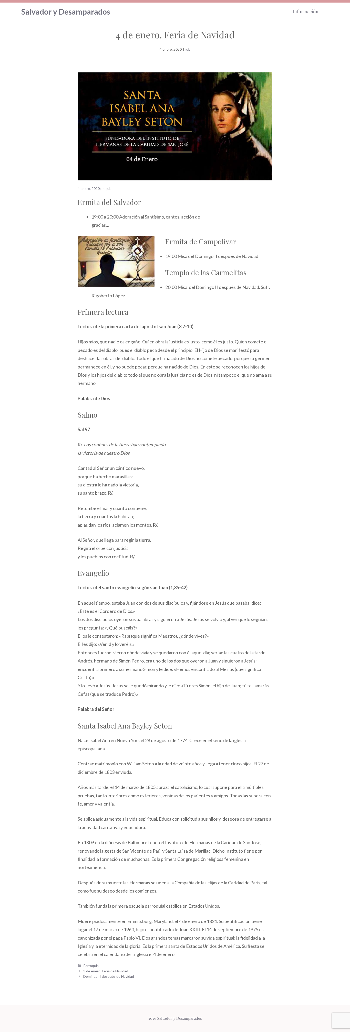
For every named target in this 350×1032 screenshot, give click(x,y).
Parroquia (91, 965)
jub (188, 49)
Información (305, 11)
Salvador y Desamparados (65, 11)
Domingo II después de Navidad (108, 976)
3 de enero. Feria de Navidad (105, 971)
